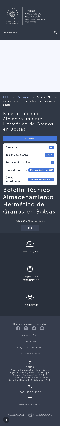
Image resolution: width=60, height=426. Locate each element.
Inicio (6, 97)
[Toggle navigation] (54, 9)
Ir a (30, 228)
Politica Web (30, 341)
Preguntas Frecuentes (30, 347)
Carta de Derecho (30, 353)
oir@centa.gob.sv (30, 404)
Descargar (30, 138)
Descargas (23, 97)
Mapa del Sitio (30, 335)
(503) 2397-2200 (30, 392)
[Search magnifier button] (55, 32)
